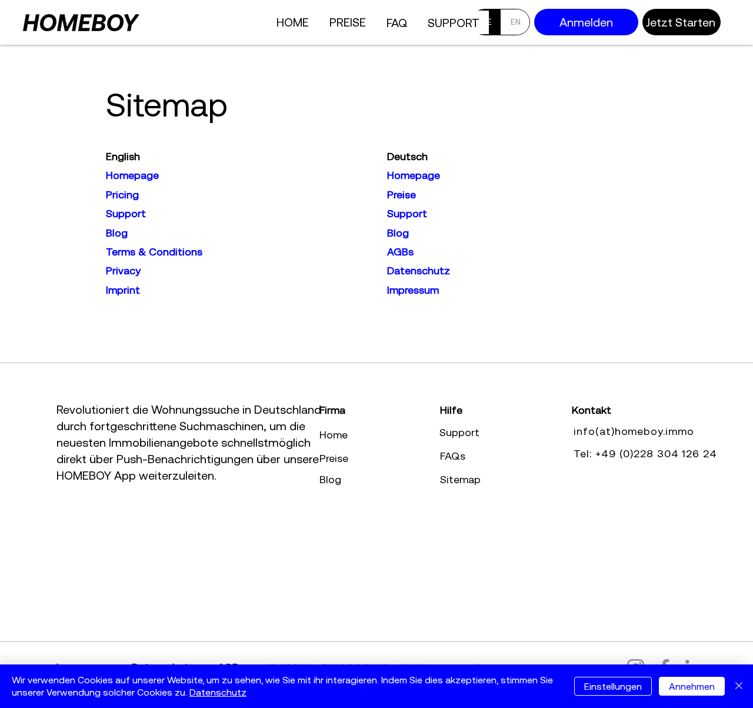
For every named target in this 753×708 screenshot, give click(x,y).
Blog (398, 233)
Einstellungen (613, 686)
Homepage (413, 175)
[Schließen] (739, 686)
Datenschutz (217, 692)
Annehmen (692, 686)
